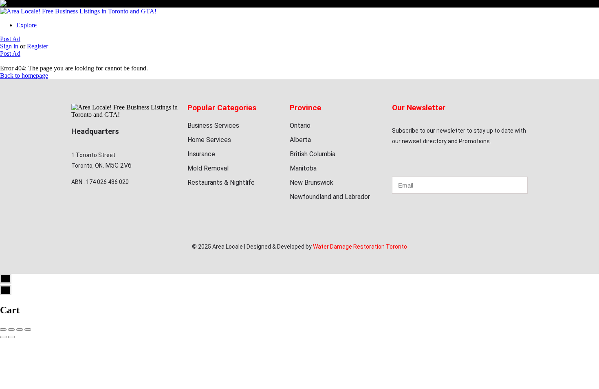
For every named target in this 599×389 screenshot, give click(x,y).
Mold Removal (208, 168)
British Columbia (312, 154)
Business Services (213, 125)
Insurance (201, 154)
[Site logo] (78, 11)
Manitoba (303, 168)
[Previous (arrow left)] (3, 337)
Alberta (300, 140)
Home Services (209, 140)
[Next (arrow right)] (11, 337)
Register (37, 46)
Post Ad (10, 38)
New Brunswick (311, 182)
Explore (26, 25)
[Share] (11, 329)
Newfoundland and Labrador (330, 197)
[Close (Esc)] (3, 329)
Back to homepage (24, 75)
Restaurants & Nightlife (221, 182)
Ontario (300, 125)
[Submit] (510, 185)
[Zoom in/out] (27, 329)
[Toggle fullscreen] (19, 329)
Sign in (10, 46)
